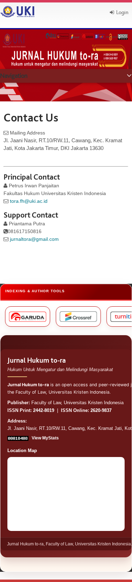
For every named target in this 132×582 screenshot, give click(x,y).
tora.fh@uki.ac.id (29, 201)
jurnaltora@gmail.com (34, 239)
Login (122, 12)
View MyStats (45, 438)
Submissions (15, 90)
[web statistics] (18, 438)
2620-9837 (101, 410)
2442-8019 (43, 410)
